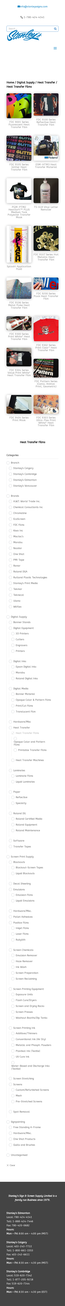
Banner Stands (22, 622)
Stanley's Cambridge (25, 474)
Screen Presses (24, 1012)
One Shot (18, 554)
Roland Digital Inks (27, 678)
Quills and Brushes (24, 1144)
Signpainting (18, 1121)
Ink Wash (21, 967)
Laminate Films (24, 775)
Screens (17, 1084)
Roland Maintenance (28, 830)
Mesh (19, 1095)
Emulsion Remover (26, 955)
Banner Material (25, 694)
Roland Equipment (26, 824)
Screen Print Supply (22, 856)
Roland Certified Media (29, 818)
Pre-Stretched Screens (29, 1101)
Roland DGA (20, 571)
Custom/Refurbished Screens (32, 1089)
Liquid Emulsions (25, 900)
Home (10, 82)
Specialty (21, 803)
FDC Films (18, 524)
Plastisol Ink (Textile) (28, 1051)
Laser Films (22, 933)
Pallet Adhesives (23, 916)
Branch (15, 462)
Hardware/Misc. (22, 911)
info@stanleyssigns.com (33, 6)
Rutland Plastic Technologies (30, 577)
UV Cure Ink (22, 1056)
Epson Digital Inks (26, 666)
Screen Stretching (23, 1078)
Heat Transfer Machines (30, 760)
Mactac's (18, 536)
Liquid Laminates (25, 781)
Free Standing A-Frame (27, 1127)
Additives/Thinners (26, 1033)
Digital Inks (19, 661)
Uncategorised (19, 1155)
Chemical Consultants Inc (28, 507)
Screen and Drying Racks (30, 1006)
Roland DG (19, 813)
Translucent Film (26, 711)
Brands (15, 495)
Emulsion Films (24, 895)
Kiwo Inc (18, 530)
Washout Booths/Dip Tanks (31, 1017)
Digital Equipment (23, 628)
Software (18, 840)
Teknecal (18, 595)
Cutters (20, 639)
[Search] (55, 29)
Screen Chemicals (23, 950)
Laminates (19, 770)
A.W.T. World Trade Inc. (26, 501)
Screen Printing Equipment (28, 989)
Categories (12, 455)
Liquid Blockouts (25, 873)
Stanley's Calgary (23, 468)
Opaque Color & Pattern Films (33, 699)
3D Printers (22, 633)
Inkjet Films (22, 928)
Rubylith (20, 939)
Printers (20, 651)
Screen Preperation (27, 972)
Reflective (21, 797)
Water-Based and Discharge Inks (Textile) (30, 1067)
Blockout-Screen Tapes (29, 867)
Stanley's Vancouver (25, 485)
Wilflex (17, 606)
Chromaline (20, 513)
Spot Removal (21, 1111)
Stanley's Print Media (25, 583)
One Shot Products (24, 1139)
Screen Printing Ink (24, 1027)
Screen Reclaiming (26, 978)
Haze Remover (24, 961)
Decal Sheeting (22, 883)
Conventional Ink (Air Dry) (31, 1039)
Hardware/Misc (22, 721)
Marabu (18, 542)
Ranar (16, 565)
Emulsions (19, 889)
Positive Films (21, 922)
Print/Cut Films (24, 705)
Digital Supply (26, 82)
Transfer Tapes (22, 846)
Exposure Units (24, 994)
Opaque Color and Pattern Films (29, 743)
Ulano (16, 600)
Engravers (21, 645)
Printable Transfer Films (32, 750)
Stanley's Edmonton (25, 479)
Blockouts (19, 862)
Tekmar (17, 589)
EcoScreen (19, 519)
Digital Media (20, 688)
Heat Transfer (46, 82)
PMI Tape (18, 559)
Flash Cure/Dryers (26, 1000)
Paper (16, 791)
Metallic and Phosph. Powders (33, 1045)
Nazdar (17, 548)
